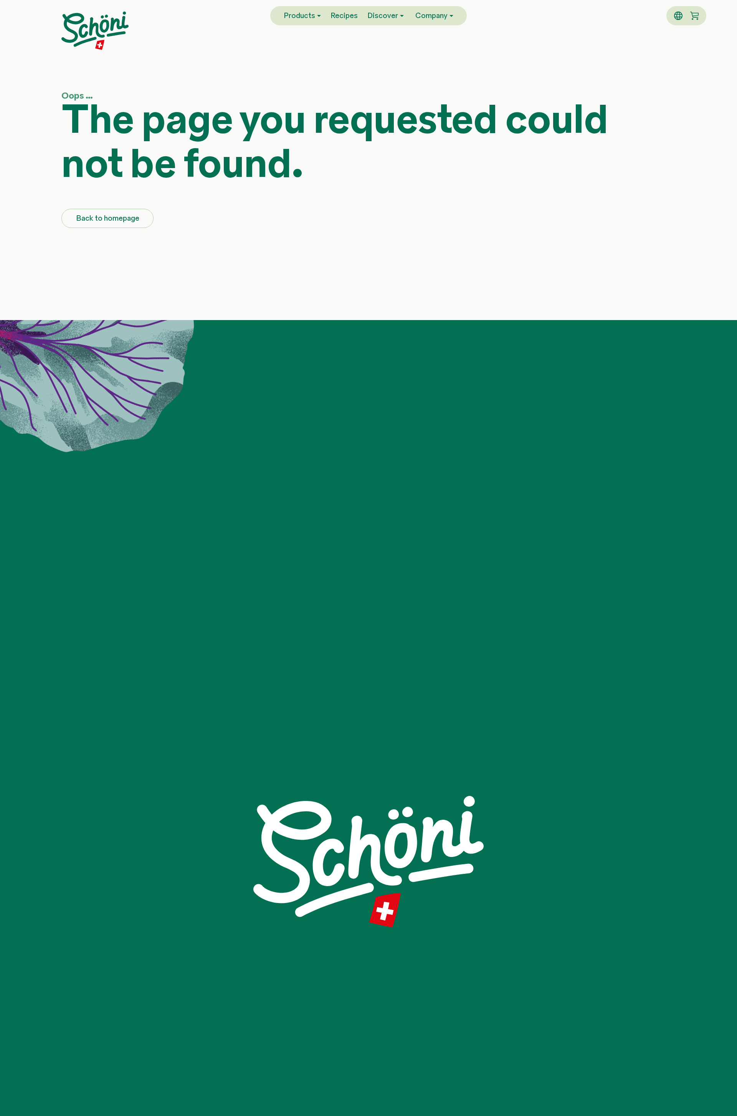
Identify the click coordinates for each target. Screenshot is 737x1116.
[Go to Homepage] (95, 31)
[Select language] (678, 16)
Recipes (344, 16)
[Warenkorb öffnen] (694, 16)
